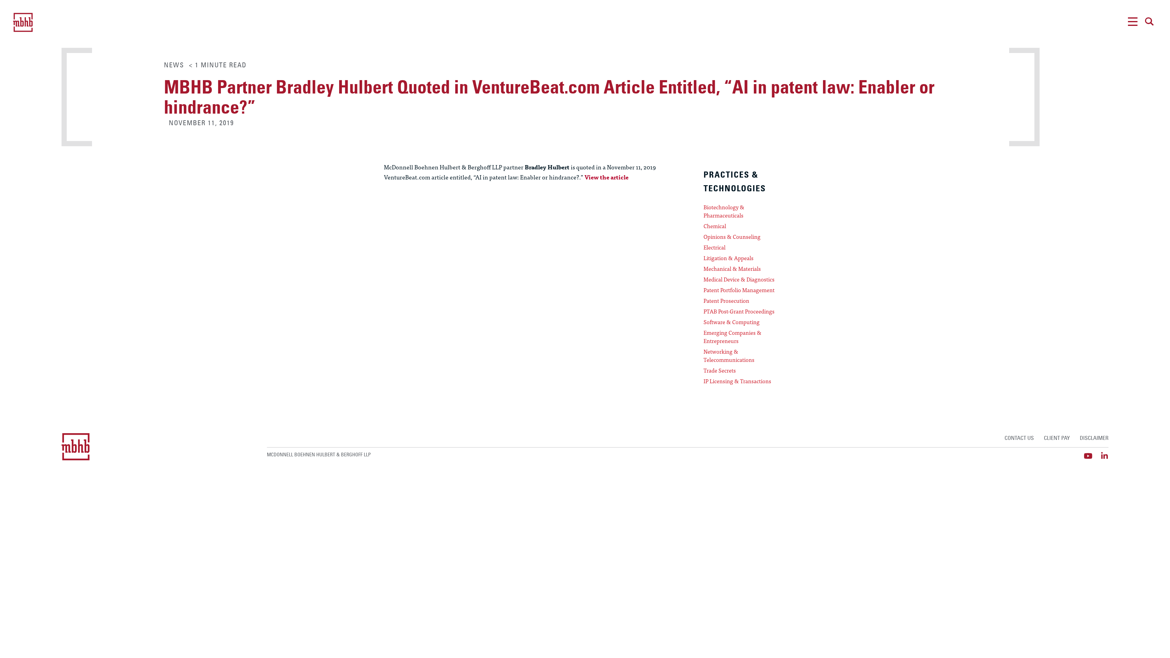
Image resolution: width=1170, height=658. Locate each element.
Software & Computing (732, 322)
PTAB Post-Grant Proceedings (739, 311)
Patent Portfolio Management (739, 290)
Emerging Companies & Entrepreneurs (732, 336)
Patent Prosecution (726, 300)
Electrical (714, 247)
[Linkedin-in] (1104, 456)
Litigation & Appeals (728, 258)
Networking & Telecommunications (729, 355)
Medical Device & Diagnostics (739, 279)
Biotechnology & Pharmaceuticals (724, 211)
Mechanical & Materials (732, 268)
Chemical (715, 226)
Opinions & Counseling (732, 236)
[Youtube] (1088, 456)
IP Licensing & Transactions (737, 381)
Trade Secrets (720, 370)
